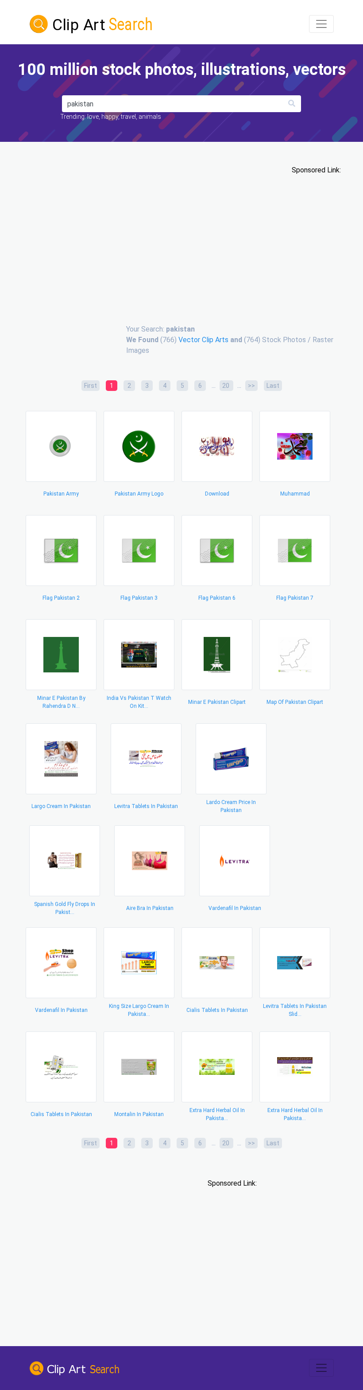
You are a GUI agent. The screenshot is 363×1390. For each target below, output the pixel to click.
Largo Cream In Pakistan (61, 806)
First (90, 385)
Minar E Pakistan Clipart (217, 702)
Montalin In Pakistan (139, 1114)
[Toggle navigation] (321, 24)
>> (251, 385)
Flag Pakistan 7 (294, 598)
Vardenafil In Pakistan (235, 908)
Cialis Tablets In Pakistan (217, 1010)
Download (217, 494)
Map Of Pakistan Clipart (294, 702)
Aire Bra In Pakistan (150, 908)
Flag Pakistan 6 (217, 598)
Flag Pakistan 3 (139, 598)
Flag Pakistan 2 (61, 598)
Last (272, 385)
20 (226, 385)
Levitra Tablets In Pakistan (146, 806)
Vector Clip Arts (203, 340)
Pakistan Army (61, 494)
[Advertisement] (181, 245)
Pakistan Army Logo (139, 494)
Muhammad (295, 494)
